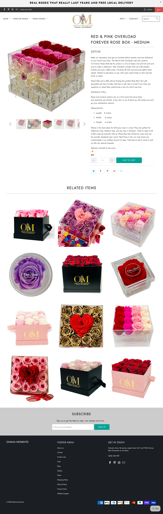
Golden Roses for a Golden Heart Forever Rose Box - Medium (81, 326)
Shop (6, 18)
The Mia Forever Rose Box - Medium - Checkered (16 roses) (81, 377)
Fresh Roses (39, 18)
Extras (59, 475)
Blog (58, 466)
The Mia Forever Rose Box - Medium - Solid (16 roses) (30, 223)
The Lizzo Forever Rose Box (132, 274)
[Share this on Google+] (114, 171)
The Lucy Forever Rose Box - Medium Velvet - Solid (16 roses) (132, 377)
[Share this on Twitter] (94, 171)
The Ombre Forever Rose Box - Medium (132, 326)
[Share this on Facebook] (100, 171)
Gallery (59, 471)
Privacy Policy (62, 489)
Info (122, 18)
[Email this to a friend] (121, 171)
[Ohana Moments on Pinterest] (8, 10)
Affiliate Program (63, 493)
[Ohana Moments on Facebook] (4, 10)
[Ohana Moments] (83, 20)
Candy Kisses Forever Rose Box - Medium (132, 223)
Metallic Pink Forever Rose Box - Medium (81, 223)
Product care (61, 457)
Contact (134, 18)
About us (60, 448)
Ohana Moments (18, 502)
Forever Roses (21, 18)
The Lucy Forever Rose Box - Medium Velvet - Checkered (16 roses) (30, 326)
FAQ (58, 461)
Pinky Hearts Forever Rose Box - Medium (30, 377)
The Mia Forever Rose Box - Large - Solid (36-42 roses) (81, 274)
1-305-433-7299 (26, 10)
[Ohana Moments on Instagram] (12, 10)
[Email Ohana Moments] (17, 10)
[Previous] (10, 74)
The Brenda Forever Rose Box (30, 274)
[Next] (84, 74)
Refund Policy (62, 484)
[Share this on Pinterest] (107, 171)
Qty (92, 155)
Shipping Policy (62, 480)
